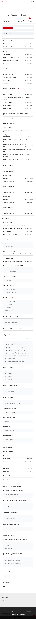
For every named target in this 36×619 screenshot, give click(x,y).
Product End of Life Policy (7, 20)
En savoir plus (29, 611)
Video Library (25, 20)
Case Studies (20, 20)
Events (14, 20)
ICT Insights (31, 20)
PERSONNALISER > (18, 616)
